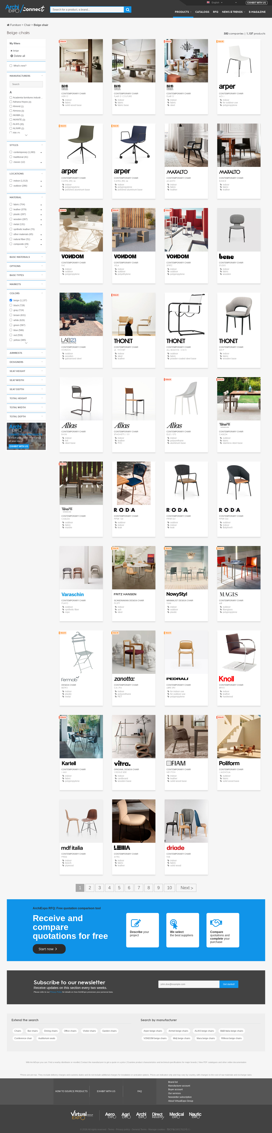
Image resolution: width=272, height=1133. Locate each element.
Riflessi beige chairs (231, 1038)
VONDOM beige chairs (155, 1038)
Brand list (173, 1082)
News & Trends (232, 11)
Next (186, 888)
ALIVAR (18, 128)
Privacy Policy (56, 992)
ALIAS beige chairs (204, 1031)
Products (182, 11)
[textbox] (87, 9)
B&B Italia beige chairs (231, 1031)
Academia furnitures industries (28, 97)
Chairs (17, 1031)
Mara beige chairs (206, 1038)
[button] (26, 75)
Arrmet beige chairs (178, 1031)
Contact (133, 552)
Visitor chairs (89, 1031)
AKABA (18, 115)
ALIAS (18, 124)
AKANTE (19, 119)
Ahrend (18, 106)
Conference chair (23, 1038)
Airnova (18, 110)
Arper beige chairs (153, 1031)
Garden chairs (109, 1031)
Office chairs (70, 1031)
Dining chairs (51, 1031)
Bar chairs (33, 1031)
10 (169, 887)
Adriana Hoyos (22, 102)
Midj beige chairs (181, 1038)
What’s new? (19, 65)
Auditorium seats (46, 1038)
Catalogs (202, 11)
